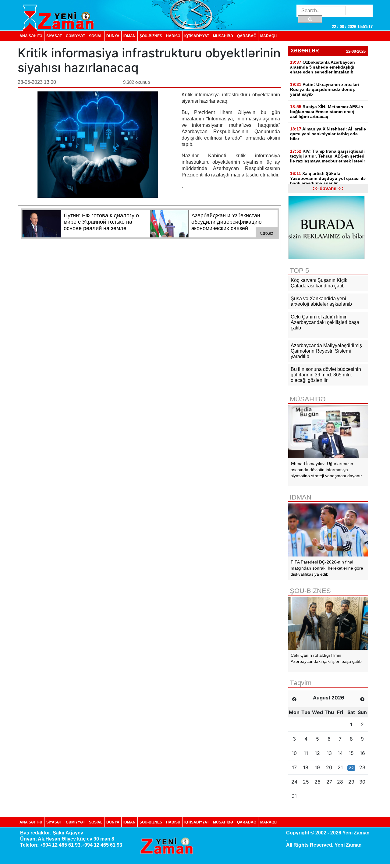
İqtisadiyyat (196, 36)
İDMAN (129, 36)
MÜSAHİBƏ (223, 36)
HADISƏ (173, 36)
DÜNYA (112, 36)
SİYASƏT (54, 36)
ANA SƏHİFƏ (31, 36)
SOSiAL (95, 36)
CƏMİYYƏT (75, 36)
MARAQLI (268, 36)
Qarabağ (246, 36)
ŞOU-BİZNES (151, 36)
